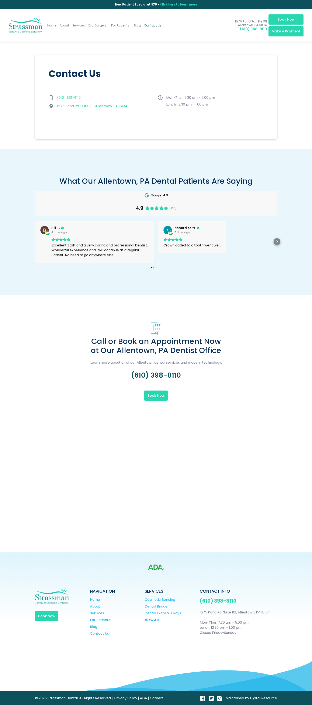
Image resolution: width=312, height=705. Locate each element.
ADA (143, 698)
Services (97, 613)
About (64, 25)
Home (51, 25)
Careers (156, 698)
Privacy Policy (125, 698)
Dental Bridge (156, 606)
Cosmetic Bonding (160, 599)
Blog (137, 25)
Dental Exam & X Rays (163, 613)
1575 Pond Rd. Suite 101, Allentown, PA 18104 (92, 106)
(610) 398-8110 (253, 29)
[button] (78, 25)
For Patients (120, 25)
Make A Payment (286, 31)
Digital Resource (263, 698)
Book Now (286, 19)
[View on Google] (44, 230)
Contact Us (152, 25)
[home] (25, 25)
